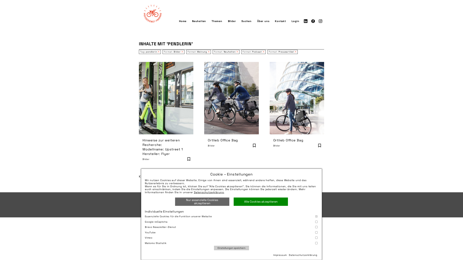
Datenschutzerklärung (209, 192)
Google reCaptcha (156, 221)
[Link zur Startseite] (152, 13)
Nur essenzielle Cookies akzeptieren (202, 201)
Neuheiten (199, 21)
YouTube (150, 232)
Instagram (320, 21)
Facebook (313, 21)
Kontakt (280, 21)
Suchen (246, 21)
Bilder (232, 21)
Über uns (263, 21)
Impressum (280, 255)
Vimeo (148, 237)
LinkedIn (305, 21)
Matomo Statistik (156, 243)
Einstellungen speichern (231, 248)
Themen (217, 21)
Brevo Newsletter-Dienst (160, 227)
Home (182, 21)
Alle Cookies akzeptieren (261, 201)
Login (295, 21)
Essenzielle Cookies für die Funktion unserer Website (178, 216)
